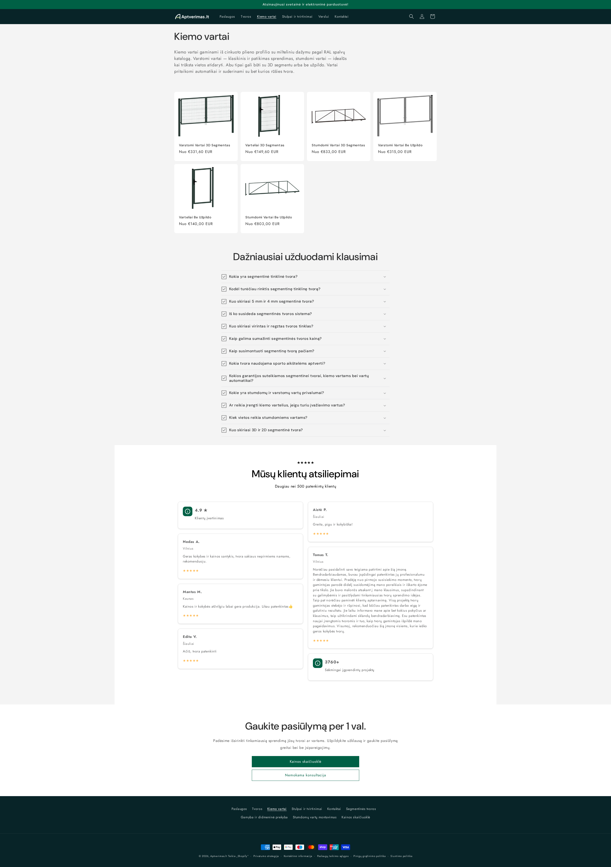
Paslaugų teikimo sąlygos (333, 856)
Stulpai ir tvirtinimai (307, 808)
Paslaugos (239, 808)
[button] (411, 16)
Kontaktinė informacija (298, 856)
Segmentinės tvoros (361, 808)
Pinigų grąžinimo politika (369, 856)
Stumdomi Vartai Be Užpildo (268, 217)
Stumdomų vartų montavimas (315, 817)
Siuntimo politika (401, 856)
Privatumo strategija (266, 856)
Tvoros (257, 808)
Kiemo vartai (277, 808)
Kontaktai (334, 808)
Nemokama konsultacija (305, 775)
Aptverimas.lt (218, 856)
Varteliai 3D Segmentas (264, 145)
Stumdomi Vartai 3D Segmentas (338, 145)
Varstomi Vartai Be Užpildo (400, 145)
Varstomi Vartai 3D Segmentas (204, 145)
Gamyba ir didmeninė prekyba (264, 817)
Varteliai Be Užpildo (195, 217)
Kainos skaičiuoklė (305, 761)
